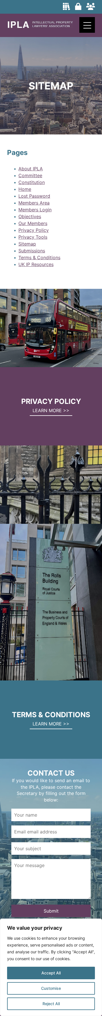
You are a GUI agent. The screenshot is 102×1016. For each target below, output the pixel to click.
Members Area (34, 203)
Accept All (51, 972)
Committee (30, 175)
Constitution (31, 182)
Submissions (31, 251)
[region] (51, 967)
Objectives (29, 216)
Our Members (32, 223)
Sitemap (27, 244)
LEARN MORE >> (51, 410)
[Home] (40, 26)
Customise (51, 988)
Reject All (51, 1003)
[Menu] (87, 25)
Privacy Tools (32, 237)
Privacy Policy (33, 230)
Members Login (35, 209)
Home (24, 189)
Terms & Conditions (39, 257)
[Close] (96, 923)
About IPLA (30, 168)
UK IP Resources (36, 264)
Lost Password (34, 196)
